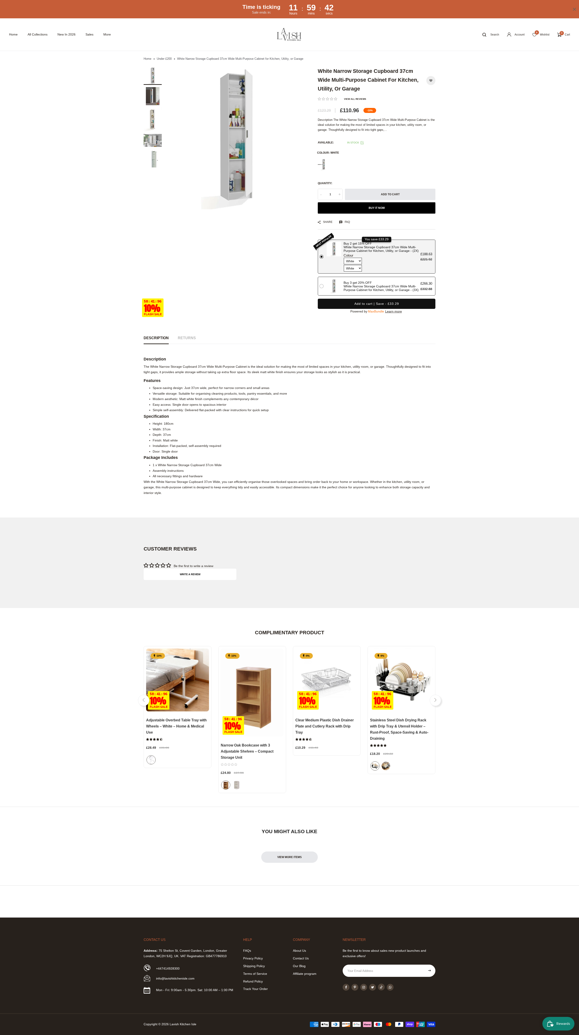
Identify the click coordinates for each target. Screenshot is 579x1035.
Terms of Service (255, 973)
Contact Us (301, 958)
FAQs (247, 950)
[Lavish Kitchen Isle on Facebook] (346, 987)
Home (13, 34)
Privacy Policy (253, 958)
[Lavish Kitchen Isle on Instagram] (363, 987)
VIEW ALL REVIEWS (355, 99)
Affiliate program (304, 973)
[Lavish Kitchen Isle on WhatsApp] (390, 987)
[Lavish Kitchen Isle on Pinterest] (354, 987)
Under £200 (164, 58)
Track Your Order (255, 989)
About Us (299, 950)
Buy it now (377, 208)
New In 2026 (66, 34)
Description (156, 338)
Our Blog (299, 966)
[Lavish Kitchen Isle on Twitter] (372, 987)
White (324, 164)
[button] (327, 99)
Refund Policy (253, 981)
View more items (289, 857)
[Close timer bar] (574, 9)
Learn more (393, 311)
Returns (187, 338)
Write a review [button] (190, 574)
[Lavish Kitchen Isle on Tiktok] (381, 987)
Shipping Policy (254, 966)
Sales (89, 34)
